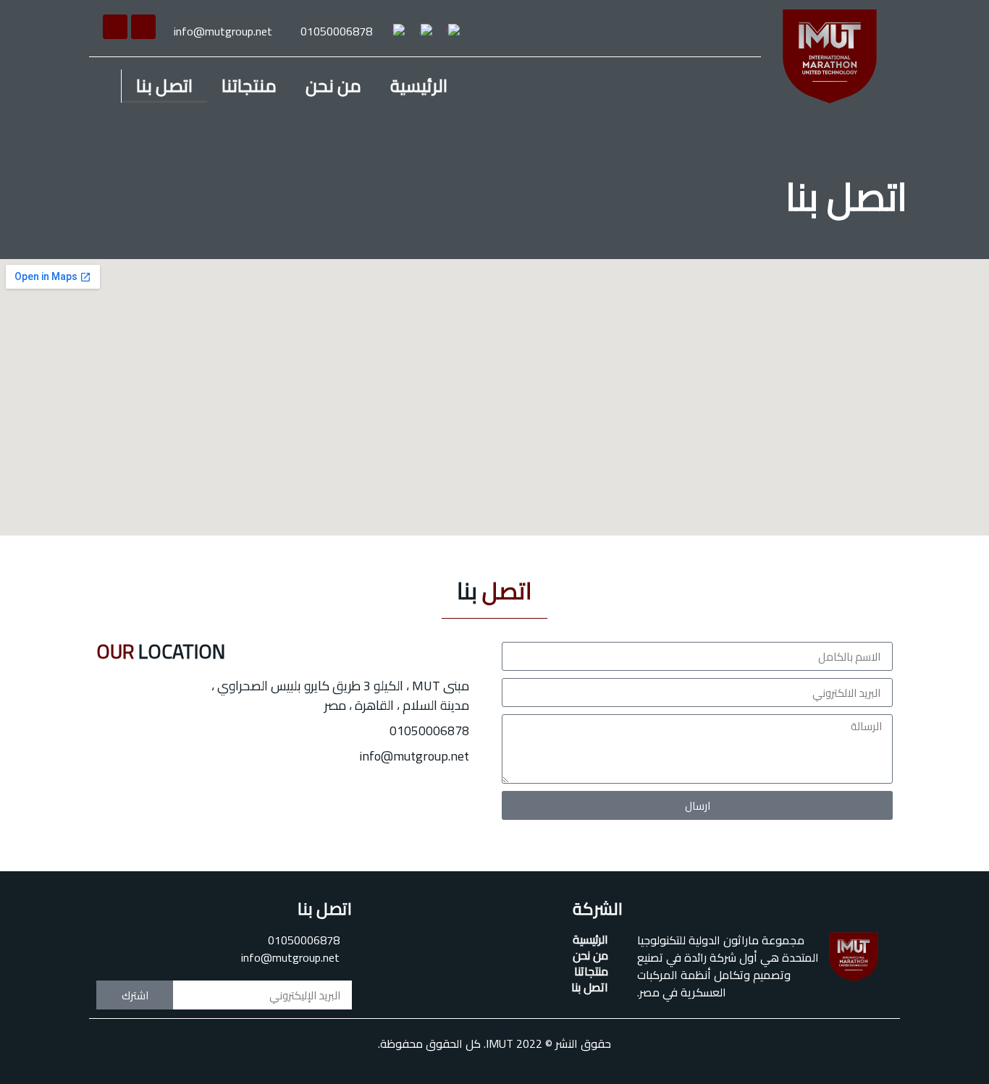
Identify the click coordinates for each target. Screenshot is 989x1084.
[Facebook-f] (143, 26)
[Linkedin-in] (115, 26)
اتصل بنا (164, 85)
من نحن (333, 85)
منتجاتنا (249, 85)
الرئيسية (418, 85)
